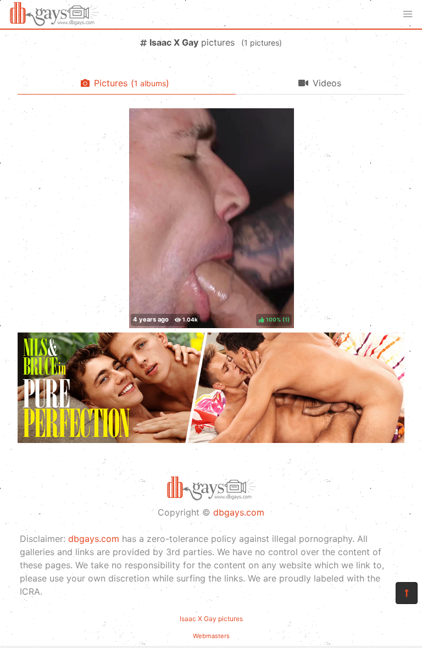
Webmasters (211, 636)
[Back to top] (407, 593)
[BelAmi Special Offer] (211, 439)
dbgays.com (238, 512)
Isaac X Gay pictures (211, 618)
